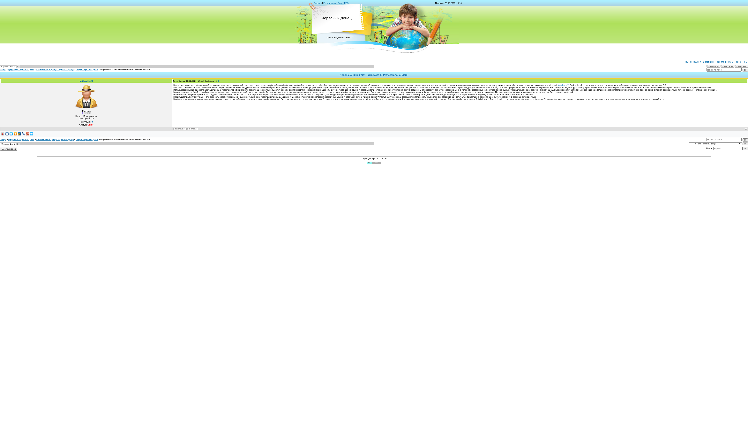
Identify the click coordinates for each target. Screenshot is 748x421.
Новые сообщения (692, 62)
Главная (318, 3)
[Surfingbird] (32, 133)
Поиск (738, 62)
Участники (708, 62)
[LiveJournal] (23, 133)
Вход (340, 3)
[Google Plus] (28, 133)
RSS (346, 3)
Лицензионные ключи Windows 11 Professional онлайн (125, 70)
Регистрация (329, 3)
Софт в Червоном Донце (87, 70)
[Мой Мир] (19, 133)
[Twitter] (11, 133)
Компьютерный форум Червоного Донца (55, 70)
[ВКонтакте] (7, 133)
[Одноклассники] (15, 133)
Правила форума (724, 62)
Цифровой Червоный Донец (21, 70)
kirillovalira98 (86, 81)
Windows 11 (563, 85)
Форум (3, 70)
